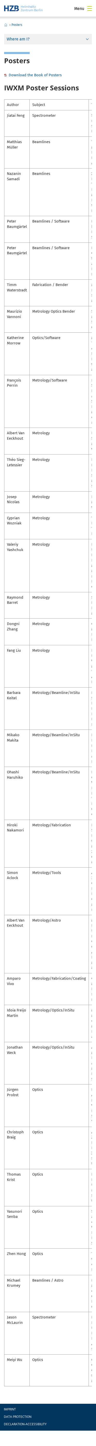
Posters (17, 25)
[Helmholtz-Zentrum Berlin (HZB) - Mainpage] (23, 8)
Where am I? (18, 39)
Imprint (10, 1409)
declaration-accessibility (25, 1424)
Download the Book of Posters (35, 75)
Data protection (17, 1417)
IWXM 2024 (5, 25)
